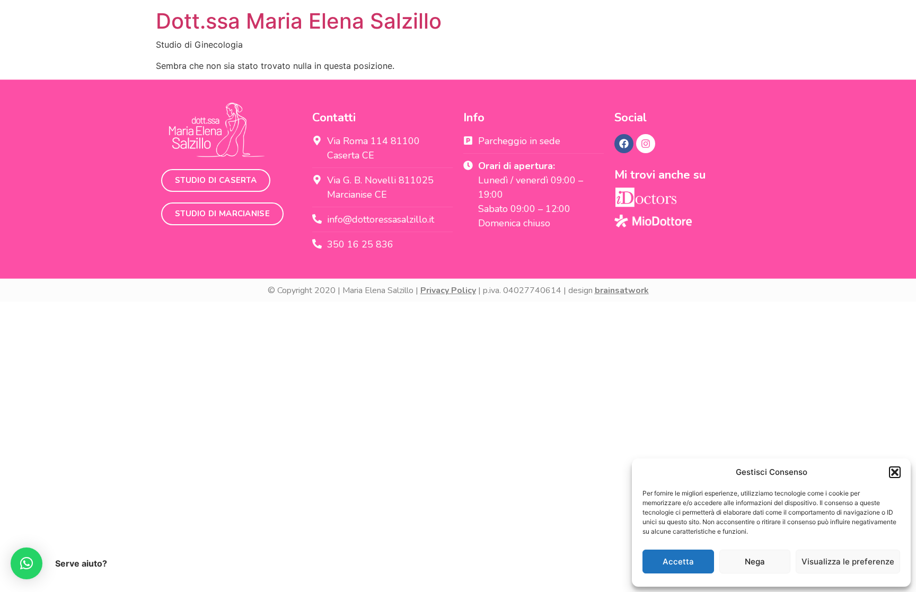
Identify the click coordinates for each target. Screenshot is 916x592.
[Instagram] (645, 143)
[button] (894, 472)
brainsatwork (622, 290)
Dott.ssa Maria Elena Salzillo (299, 21)
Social (630, 118)
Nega (755, 561)
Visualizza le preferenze (848, 561)
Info (474, 118)
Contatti (334, 118)
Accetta (678, 561)
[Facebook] (623, 143)
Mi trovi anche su (660, 175)
